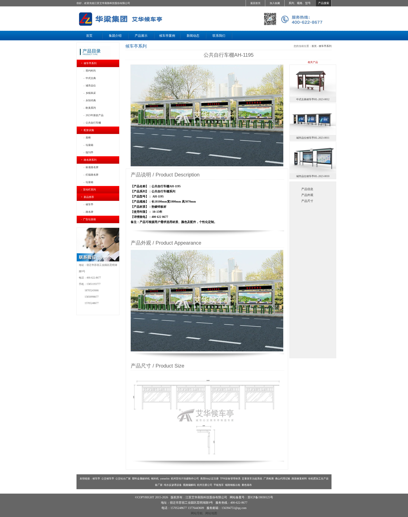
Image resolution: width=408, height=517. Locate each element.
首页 (314, 46)
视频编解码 (189, 484)
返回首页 (255, 3)
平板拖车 (219, 484)
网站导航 (197, 513)
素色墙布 (247, 484)
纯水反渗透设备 (173, 484)
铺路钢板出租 (232, 484)
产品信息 (307, 189)
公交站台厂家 (123, 478)
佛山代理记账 (282, 478)
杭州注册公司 (204, 484)
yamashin (165, 478)
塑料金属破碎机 (141, 478)
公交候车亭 (107, 478)
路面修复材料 (299, 478)
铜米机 (155, 478)
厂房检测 (269, 478)
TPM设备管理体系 (230, 478)
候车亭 (96, 478)
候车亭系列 (325, 46)
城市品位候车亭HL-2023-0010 (312, 176)
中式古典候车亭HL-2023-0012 (312, 99)
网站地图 (211, 513)
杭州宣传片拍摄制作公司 (185, 478)
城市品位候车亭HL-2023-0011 (312, 137)
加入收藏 (275, 3)
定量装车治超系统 (252, 478)
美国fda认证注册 (209, 478)
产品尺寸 (307, 201)
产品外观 (307, 195)
